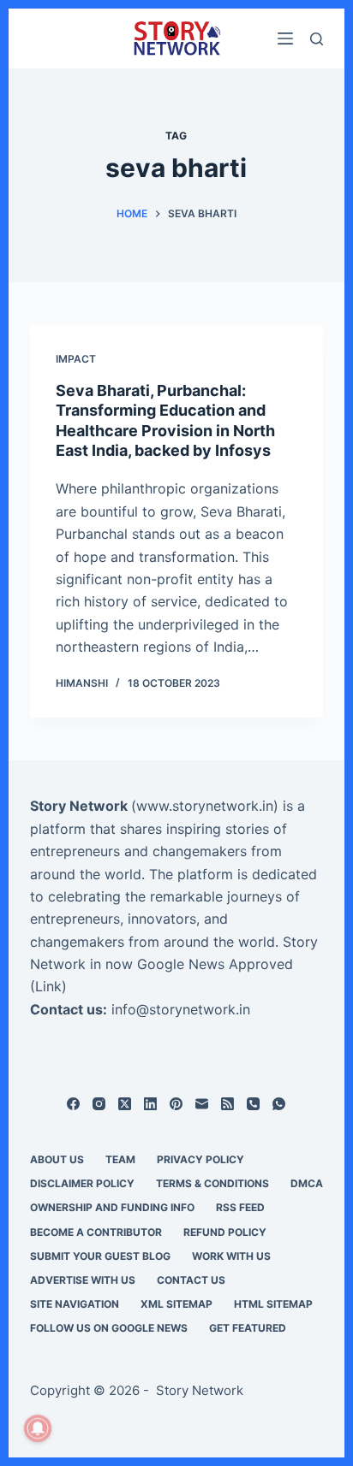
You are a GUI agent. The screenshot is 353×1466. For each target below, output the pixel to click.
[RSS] (227, 1103)
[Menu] (285, 38)
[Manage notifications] (37, 1428)
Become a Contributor (96, 1232)
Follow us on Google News (109, 1327)
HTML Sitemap (273, 1304)
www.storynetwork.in (204, 805)
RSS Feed (240, 1207)
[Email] (201, 1103)
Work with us (231, 1256)
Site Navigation (74, 1304)
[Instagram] (99, 1103)
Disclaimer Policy (82, 1183)
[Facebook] (73, 1103)
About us (57, 1159)
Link (48, 986)
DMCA (306, 1183)
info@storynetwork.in (180, 1009)
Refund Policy (224, 1232)
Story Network (79, 805)
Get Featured (247, 1327)
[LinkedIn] (150, 1103)
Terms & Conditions (212, 1183)
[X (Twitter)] (124, 1103)
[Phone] (253, 1103)
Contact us (191, 1280)
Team (120, 1159)
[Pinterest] (176, 1103)
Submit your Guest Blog (100, 1256)
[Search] (316, 39)
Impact (76, 358)
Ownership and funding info (112, 1207)
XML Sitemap (176, 1304)
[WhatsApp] (278, 1103)
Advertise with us (82, 1280)
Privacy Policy (200, 1159)
